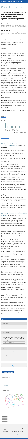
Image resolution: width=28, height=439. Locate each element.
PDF (4, 319)
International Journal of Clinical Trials (12, 1)
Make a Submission (8, 372)
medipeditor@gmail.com (20, 434)
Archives (7, 6)
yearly (25, 132)
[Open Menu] (1, 1)
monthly (21, 132)
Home (2, 6)
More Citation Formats (9, 342)
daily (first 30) (16, 132)
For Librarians (5, 385)
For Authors (4, 383)
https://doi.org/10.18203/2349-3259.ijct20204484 (15, 39)
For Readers (4, 381)
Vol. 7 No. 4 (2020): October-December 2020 (12, 7)
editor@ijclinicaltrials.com (9, 434)
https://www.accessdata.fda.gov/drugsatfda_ (11, 152)
